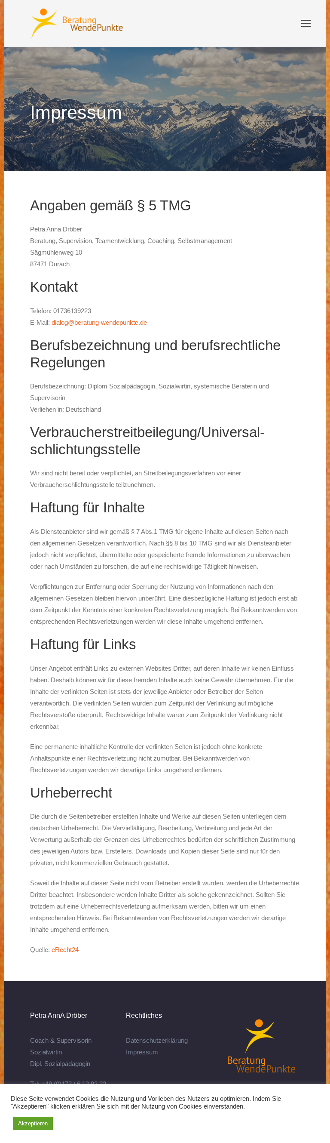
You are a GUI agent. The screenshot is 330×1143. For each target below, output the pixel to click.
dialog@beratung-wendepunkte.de (99, 322)
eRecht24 (65, 949)
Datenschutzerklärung (157, 1040)
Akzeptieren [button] (33, 1123)
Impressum (142, 1052)
